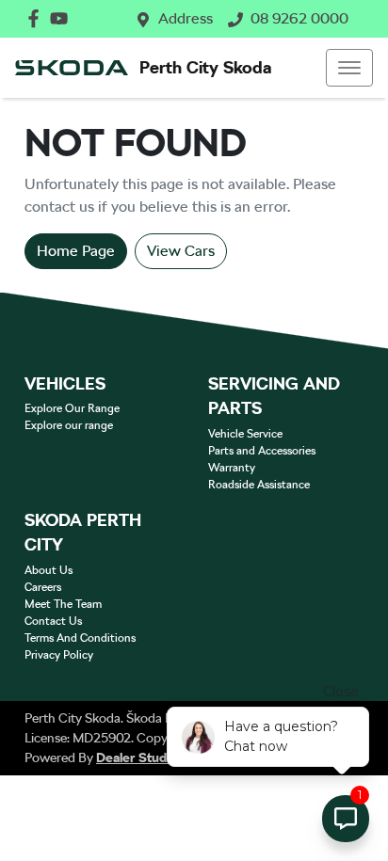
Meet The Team (63, 604)
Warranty (231, 467)
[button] (349, 68)
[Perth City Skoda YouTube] (62, 18)
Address (185, 18)
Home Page (76, 251)
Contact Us (53, 621)
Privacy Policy (58, 655)
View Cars (181, 251)
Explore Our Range (72, 408)
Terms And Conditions (80, 638)
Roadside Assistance (259, 484)
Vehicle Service (245, 433)
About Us (48, 570)
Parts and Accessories (261, 450)
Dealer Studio (136, 757)
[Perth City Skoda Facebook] (37, 18)
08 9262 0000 (299, 18)
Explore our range (68, 425)
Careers (42, 587)
